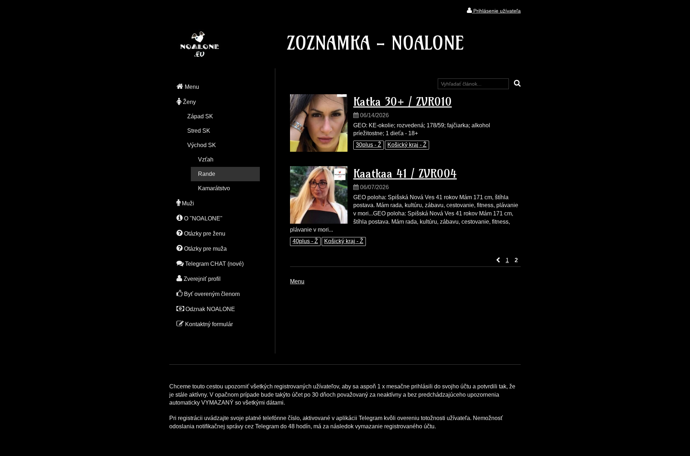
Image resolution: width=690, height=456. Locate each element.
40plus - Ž (305, 241)
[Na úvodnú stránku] (199, 56)
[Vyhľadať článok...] (517, 84)
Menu (297, 281)
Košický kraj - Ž (407, 145)
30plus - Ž (368, 145)
